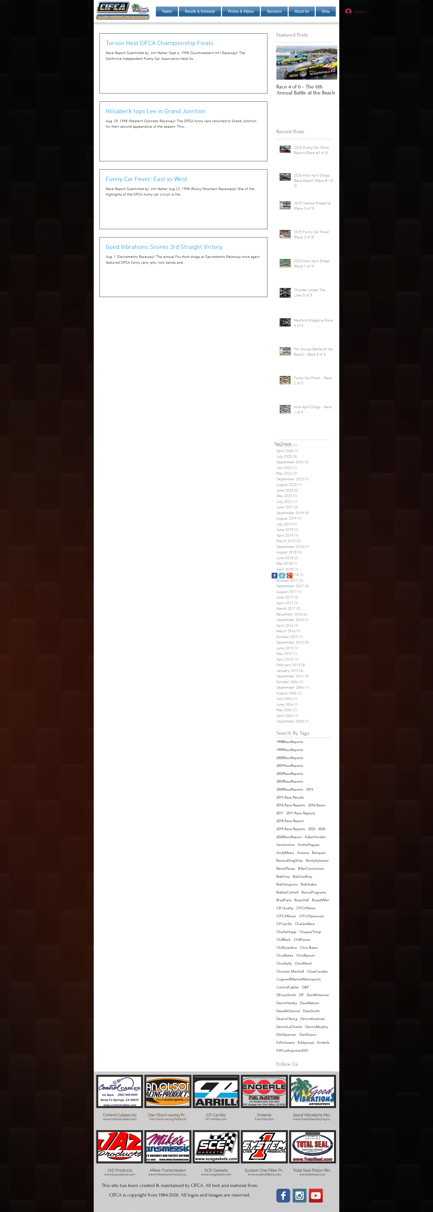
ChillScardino (286, 947)
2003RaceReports (289, 781)
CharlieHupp (286, 932)
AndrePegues (308, 844)
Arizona (303, 852)
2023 (311, 829)
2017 (279, 813)
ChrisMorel (303, 963)
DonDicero (307, 1034)
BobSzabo (309, 884)
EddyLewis (306, 1042)
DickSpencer (286, 1034)
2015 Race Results (290, 797)
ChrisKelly (284, 963)
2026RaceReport (289, 837)
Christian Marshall (290, 971)
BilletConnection (311, 868)
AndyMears (285, 852)
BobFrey (283, 876)
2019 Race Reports (290, 829)
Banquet (319, 852)
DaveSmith (311, 1011)
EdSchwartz (285, 1042)
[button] (301, 12)
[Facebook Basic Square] (274, 575)
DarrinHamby (286, 1003)
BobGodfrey (302, 876)
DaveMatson (309, 1003)
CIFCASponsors (311, 916)
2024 (321, 829)
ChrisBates (284, 955)
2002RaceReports (289, 773)
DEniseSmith (286, 995)
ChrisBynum (305, 955)
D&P (305, 987)
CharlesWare (305, 924)
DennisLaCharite (289, 1026)
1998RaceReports (289, 741)
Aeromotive (285, 844)
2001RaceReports (289, 765)
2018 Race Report (290, 821)
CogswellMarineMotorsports (298, 979)
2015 (309, 789)
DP (301, 995)
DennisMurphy (316, 1026)
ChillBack (283, 939)
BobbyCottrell (287, 892)
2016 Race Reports (290, 805)
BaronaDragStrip (289, 860)
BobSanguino (287, 884)
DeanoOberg (286, 1018)
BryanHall (301, 900)
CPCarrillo (284, 924)
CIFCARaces (286, 916)
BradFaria (283, 900)
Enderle (323, 1042)
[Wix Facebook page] (283, 1195)
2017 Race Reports (300, 813)
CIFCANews (305, 908)
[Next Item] (329, 63)
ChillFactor (302, 939)
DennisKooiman (312, 1018)
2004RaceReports (289, 789)
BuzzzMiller (320, 900)
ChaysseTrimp (310, 932)
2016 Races (316, 805)
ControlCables (287, 987)
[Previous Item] (284, 63)
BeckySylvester (317, 860)
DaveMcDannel (288, 1011)
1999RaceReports (289, 749)
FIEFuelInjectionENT (292, 1050)
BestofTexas (285, 868)
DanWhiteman (318, 995)
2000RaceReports (289, 757)
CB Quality (284, 908)
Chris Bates (309, 947)
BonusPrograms (313, 892)
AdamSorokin (315, 837)
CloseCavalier (317, 971)
